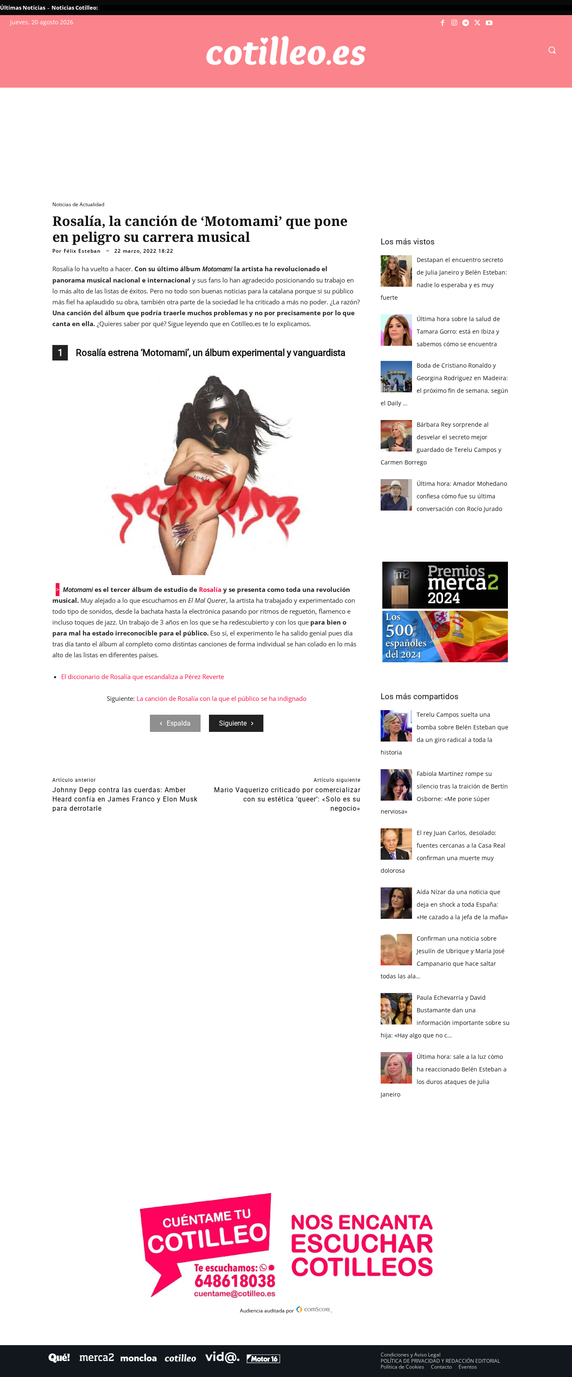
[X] (477, 23)
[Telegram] (466, 23)
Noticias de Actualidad (78, 204)
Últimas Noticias (22, 7)
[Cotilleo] (286, 51)
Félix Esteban (82, 251)
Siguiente (233, 723)
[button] (552, 50)
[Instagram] (454, 23)
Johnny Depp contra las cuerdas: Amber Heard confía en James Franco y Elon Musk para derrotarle (125, 799)
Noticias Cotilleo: (75, 7)
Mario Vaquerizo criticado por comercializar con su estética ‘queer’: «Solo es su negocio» (287, 799)
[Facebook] (443, 23)
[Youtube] (489, 23)
